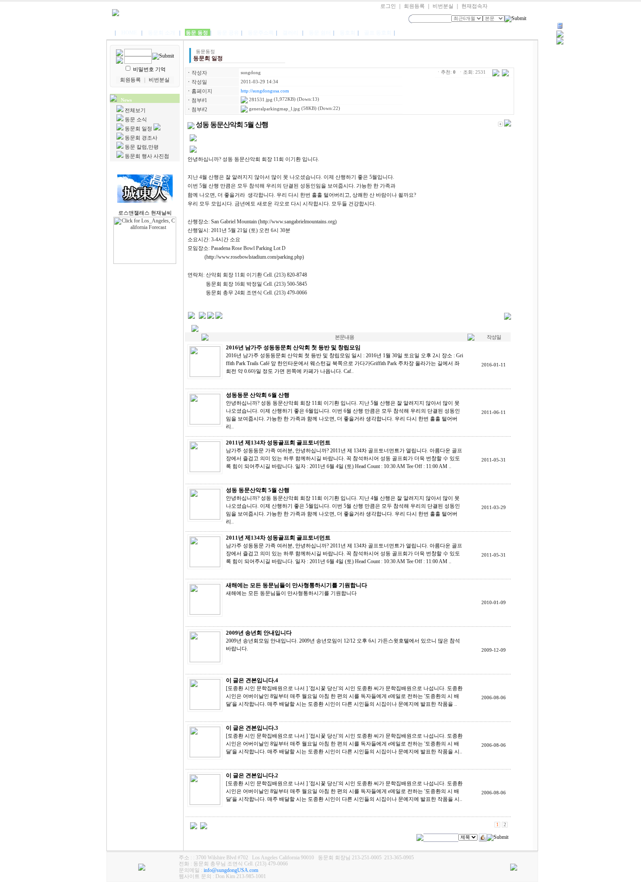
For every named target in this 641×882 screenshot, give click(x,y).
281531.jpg (260, 99)
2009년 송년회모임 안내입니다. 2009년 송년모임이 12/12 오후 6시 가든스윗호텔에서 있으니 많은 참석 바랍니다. (343, 641)
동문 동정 (197, 33)
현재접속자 (474, 6)
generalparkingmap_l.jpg (274, 108)
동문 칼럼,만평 (142, 147)
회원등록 (414, 6)
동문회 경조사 (141, 138)
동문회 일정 (138, 129)
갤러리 (290, 33)
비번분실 (443, 6)
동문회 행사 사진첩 (147, 156)
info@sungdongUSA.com (231, 870)
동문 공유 (228, 33)
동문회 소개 (161, 33)
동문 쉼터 (320, 33)
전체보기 (135, 110)
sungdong (251, 72)
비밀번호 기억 (149, 69)
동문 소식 (136, 119)
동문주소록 (261, 33)
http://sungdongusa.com (265, 91)
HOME (129, 33)
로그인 (388, 6)
